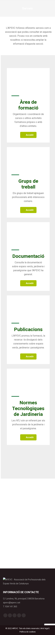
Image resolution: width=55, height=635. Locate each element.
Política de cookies (28, 632)
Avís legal (44, 628)
